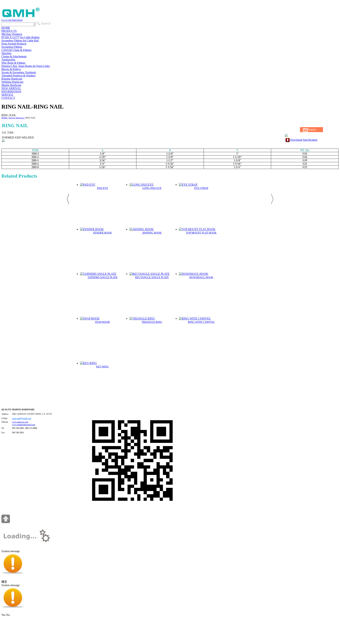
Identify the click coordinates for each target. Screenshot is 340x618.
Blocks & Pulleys (11, 69)
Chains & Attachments (14, 56)
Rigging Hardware (11, 78)
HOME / (4, 118)
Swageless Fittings (11, 46)
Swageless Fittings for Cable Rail (20, 40)
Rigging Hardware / (17, 118)
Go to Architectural (11, 20)
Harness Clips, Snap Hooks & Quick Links (25, 65)
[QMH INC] (20, 16)
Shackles (6, 53)
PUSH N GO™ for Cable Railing (20, 37)
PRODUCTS (9, 30)
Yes (3, 614)
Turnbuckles (8, 59)
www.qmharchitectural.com (23, 424)
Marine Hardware (11, 85)
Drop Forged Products (13, 43)
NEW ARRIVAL (11, 88)
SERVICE (7, 94)
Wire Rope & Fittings (13, 62)
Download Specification (303, 139)
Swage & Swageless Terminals (18, 72)
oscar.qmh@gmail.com (21, 418)
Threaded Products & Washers (18, 75)
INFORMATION (11, 91)
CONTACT (8, 97)
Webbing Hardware (12, 81)
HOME (6, 27)
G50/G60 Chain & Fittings (16, 50)
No (8, 614)
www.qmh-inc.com (20, 422)
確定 (4, 581)
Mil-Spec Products (11, 34)
